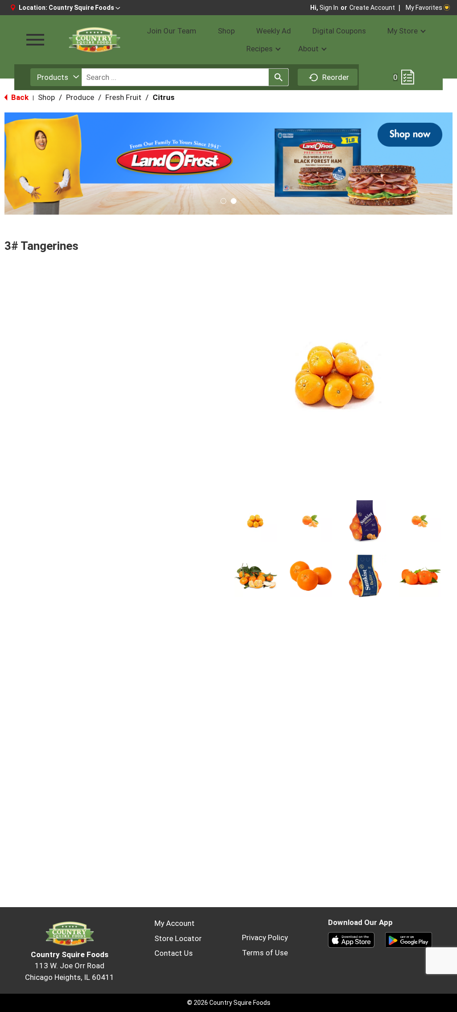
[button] (84, 7)
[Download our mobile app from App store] (351, 939)
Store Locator (178, 938)
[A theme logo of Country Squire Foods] (94, 39)
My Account (174, 923)
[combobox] (56, 77)
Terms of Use (265, 952)
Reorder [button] (335, 77)
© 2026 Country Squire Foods (228, 1002)
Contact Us (173, 953)
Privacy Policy (265, 937)
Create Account (372, 7)
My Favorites (424, 7)
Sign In (329, 7)
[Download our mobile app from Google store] (408, 939)
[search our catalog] (278, 77)
